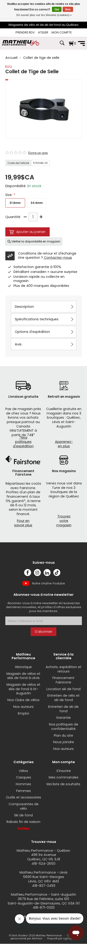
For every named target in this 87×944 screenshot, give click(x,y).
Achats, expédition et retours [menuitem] (63, 669)
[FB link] (27, 572)
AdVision (37, 938)
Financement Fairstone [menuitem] (63, 680)
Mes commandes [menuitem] (63, 777)
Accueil (11, 58)
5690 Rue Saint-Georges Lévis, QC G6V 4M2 (43, 879)
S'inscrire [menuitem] (63, 770)
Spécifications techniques (36, 319)
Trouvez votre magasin (63, 520)
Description (24, 306)
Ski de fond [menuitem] (23, 815)
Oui (57, 9)
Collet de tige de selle (41, 58)
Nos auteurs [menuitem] (23, 706)
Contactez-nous (58, 257)
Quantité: (13, 217)
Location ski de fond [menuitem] (63, 689)
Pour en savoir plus (23, 522)
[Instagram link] (37, 572)
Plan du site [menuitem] (63, 735)
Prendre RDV (25, 32)
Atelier (43, 32)
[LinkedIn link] (47, 572)
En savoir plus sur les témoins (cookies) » (44, 15)
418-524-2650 (43, 863)
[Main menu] (81, 43)
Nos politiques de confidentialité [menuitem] (63, 726)
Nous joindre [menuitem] (63, 742)
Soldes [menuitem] (23, 828)
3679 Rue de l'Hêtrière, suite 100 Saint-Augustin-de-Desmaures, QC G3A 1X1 (44, 901)
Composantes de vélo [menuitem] (24, 806)
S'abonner (43, 631)
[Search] (61, 45)
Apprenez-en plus (64, 443)
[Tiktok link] (56, 572)
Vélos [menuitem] (23, 770)
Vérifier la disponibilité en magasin (35, 241)
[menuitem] (25, 33)
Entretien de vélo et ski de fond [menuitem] (63, 697)
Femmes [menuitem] (23, 790)
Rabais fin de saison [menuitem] (23, 821)
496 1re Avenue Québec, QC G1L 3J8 (43, 856)
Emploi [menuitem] (23, 713)
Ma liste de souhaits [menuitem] (63, 784)
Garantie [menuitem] (63, 717)
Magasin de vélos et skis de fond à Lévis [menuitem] (23, 675)
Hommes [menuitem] (23, 784)
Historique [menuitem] (23, 667)
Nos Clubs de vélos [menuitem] (23, 700)
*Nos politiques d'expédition (23, 441)
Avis (18, 344)
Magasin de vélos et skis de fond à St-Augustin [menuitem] (23, 689)
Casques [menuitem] (23, 777)
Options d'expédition (32, 331)
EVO (8, 66)
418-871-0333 (44, 907)
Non (68, 9)
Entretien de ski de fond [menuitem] (63, 708)
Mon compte (62, 32)
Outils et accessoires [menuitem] (23, 797)
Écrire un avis (38, 153)
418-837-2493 (43, 885)
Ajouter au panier (30, 231)
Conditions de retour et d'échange (47, 253)
